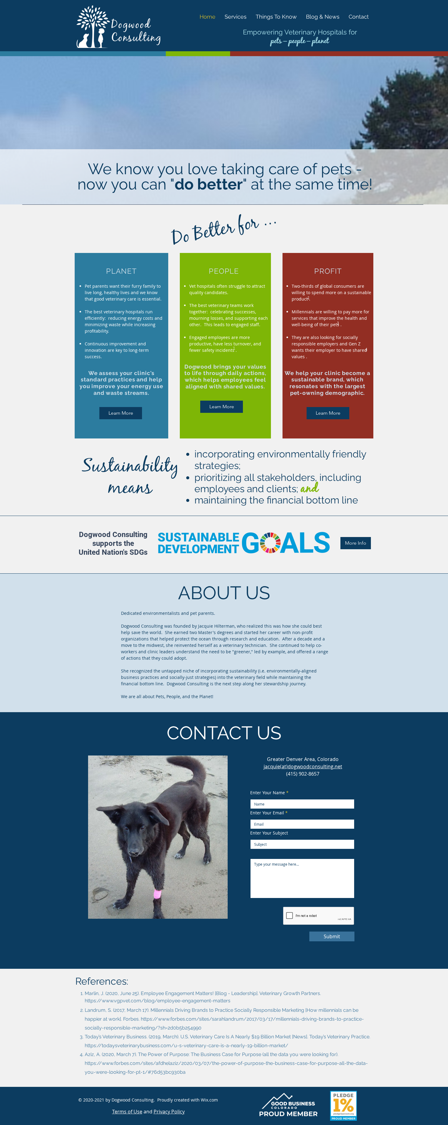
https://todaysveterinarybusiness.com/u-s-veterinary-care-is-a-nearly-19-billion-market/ (186, 1045)
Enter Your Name (267, 793)
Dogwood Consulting (136, 32)
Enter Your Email (267, 813)
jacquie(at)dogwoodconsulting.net (303, 766)
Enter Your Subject (269, 833)
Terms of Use (127, 1111)
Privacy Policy (169, 1111)
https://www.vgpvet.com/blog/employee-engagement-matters (157, 1001)
